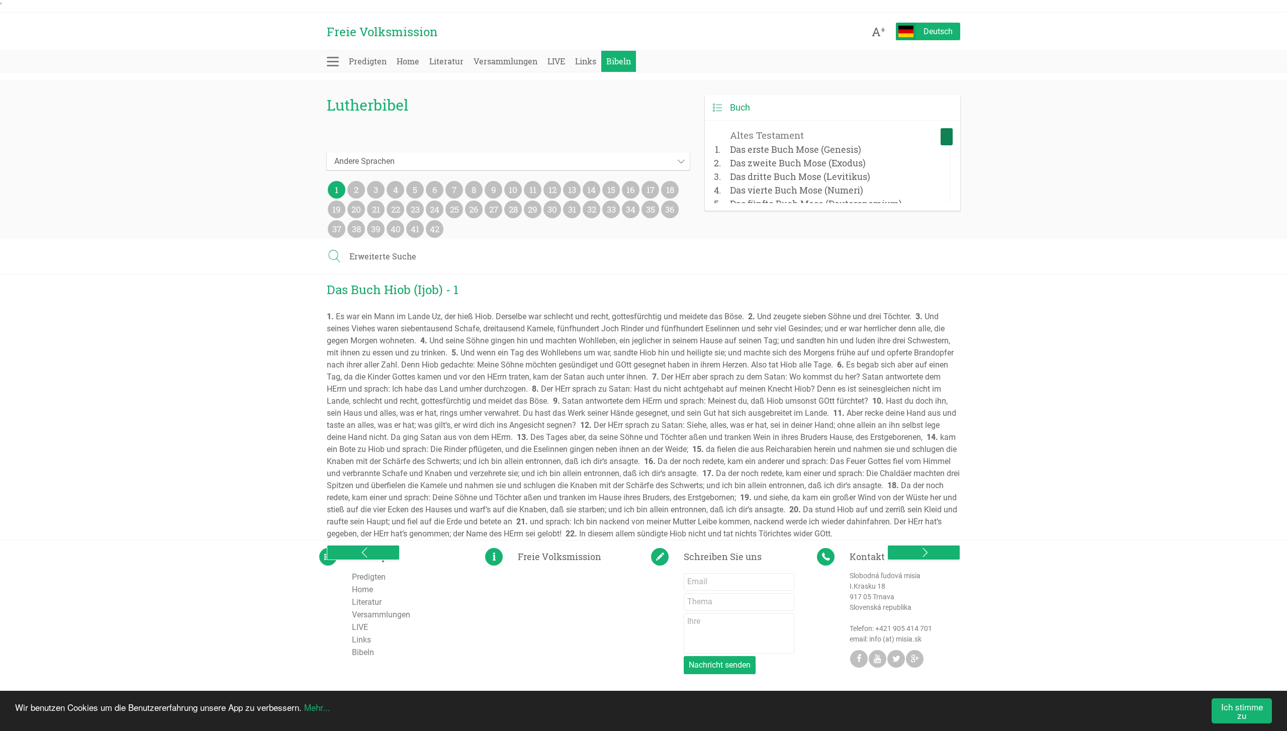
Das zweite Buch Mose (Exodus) (798, 163)
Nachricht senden (720, 665)
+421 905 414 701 (903, 628)
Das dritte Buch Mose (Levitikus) (800, 176)
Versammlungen (505, 61)
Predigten (368, 61)
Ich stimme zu (1242, 710)
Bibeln (618, 61)
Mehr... (317, 707)
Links (585, 61)
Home (408, 61)
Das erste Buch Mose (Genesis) (795, 149)
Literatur (446, 61)
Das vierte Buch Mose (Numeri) (796, 190)
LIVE (556, 61)
